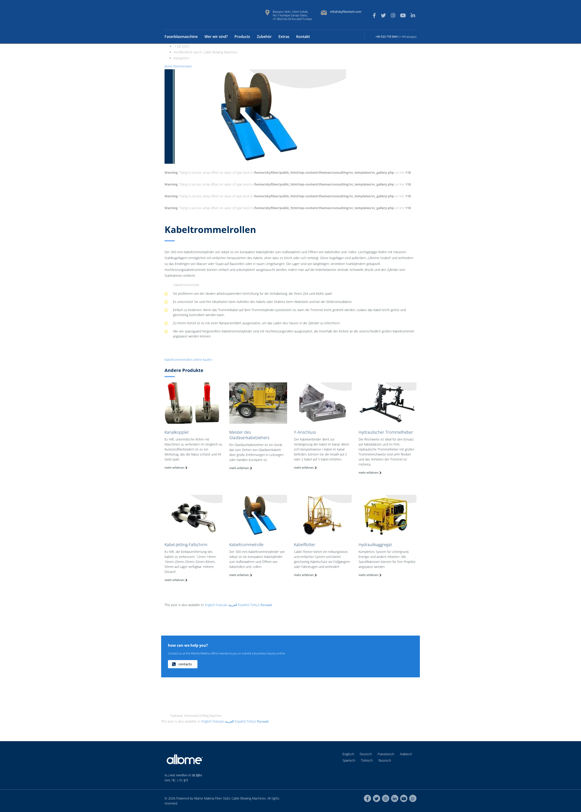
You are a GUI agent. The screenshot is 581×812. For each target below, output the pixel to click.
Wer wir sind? (216, 36)
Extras (283, 36)
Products (242, 36)
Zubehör (264, 36)
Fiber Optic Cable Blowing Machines (240, 798)
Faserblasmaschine (181, 36)
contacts (185, 664)
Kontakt (303, 36)
